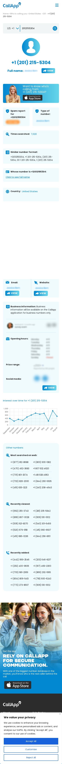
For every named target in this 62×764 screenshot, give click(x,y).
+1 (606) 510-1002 (41, 517)
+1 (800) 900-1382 (42, 462)
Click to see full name (18, 177)
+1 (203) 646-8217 (42, 559)
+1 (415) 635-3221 (19, 487)
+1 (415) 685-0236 (19, 536)
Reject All (31, 757)
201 (44, 13)
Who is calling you (18, 13)
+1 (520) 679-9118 (19, 529)
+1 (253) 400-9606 (20, 565)
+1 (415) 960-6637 (42, 529)
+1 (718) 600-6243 (42, 578)
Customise (31, 749)
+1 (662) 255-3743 (20, 510)
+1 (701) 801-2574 (19, 474)
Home (5, 13)
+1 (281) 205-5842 (42, 510)
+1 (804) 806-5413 (20, 578)
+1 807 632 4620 (41, 468)
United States (35, 13)
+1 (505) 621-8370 (19, 523)
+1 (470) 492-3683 (20, 468)
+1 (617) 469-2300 (42, 565)
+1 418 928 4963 (41, 474)
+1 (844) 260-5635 (42, 481)
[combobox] (11, 28)
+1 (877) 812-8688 (19, 462)
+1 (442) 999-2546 (20, 559)
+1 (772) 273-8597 (20, 584)
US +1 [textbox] (10, 28)
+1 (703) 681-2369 (19, 572)
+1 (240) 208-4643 (42, 487)
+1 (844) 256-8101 (41, 536)
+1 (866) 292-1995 (42, 572)
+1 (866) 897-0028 (20, 517)
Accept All (31, 741)
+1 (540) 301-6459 (42, 523)
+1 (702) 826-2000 (20, 481)
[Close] (60, 714)
